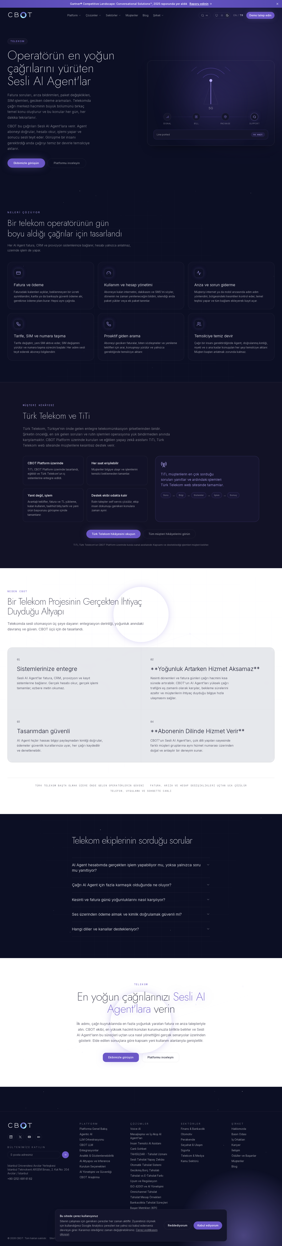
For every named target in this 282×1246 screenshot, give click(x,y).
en (235, 15)
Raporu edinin (199, 3)
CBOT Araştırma (90, 1177)
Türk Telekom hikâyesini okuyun (113, 534)
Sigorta (185, 1150)
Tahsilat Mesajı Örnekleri (145, 1197)
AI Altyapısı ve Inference (95, 1161)
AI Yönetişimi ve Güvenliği (96, 1171)
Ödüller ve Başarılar (244, 1155)
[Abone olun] (65, 1154)
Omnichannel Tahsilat (143, 1191)
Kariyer (236, 1145)
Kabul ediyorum (207, 1225)
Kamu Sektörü (190, 1161)
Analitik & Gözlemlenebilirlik (97, 1155)
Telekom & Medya (192, 1155)
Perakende (188, 1139)
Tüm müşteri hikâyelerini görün (169, 534)
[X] (20, 1136)
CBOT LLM (86, 1145)
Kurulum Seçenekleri (93, 1166)
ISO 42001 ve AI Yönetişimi (146, 1186)
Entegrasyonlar (89, 1150)
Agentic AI (86, 1134)
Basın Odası (239, 1134)
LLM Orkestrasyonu (92, 1139)
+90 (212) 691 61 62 (19, 1178)
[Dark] (227, 15)
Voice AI (135, 1128)
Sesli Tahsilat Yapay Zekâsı (147, 1159)
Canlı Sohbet (138, 1148)
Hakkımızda (239, 1128)
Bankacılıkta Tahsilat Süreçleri (149, 1202)
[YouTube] (29, 1136)
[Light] (221, 15)
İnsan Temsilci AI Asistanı (145, 1143)
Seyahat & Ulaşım (192, 1145)
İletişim (236, 1150)
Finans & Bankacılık (193, 1128)
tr (241, 15)
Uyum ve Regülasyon (143, 1181)
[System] (216, 15)
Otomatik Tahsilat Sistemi (145, 1164)
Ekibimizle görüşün (26, 163)
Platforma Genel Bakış (93, 1128)
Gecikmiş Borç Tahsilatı (144, 1170)
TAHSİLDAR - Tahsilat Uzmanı (148, 1154)
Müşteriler (132, 15)
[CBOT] (20, 15)
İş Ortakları (238, 1139)
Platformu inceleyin (67, 163)
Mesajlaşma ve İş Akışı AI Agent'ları (145, 1136)
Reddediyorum (177, 1225)
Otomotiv (186, 1134)
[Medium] (38, 1136)
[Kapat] (277, 4)
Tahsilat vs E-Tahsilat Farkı (146, 1175)
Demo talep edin (260, 15)
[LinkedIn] (10, 1136)
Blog (145, 15)
